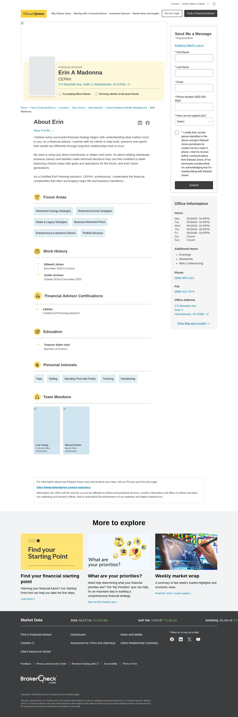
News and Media (131, 634)
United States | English (193, 3)
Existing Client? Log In (189, 45)
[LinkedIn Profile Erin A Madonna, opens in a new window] (139, 122)
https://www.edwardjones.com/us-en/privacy (64, 487)
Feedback (26, 663)
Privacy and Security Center (51, 663)
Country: (175, 3)
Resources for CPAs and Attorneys (93, 643)
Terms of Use (130, 663)
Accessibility (110, 663)
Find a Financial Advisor (201, 13)
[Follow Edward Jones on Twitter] (189, 639)
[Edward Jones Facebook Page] (172, 639)
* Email (179, 82)
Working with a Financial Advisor (90, 13)
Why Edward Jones (61, 13)
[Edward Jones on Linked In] (181, 639)
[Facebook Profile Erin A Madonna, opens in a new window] (147, 122)
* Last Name (182, 67)
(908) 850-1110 (184, 278)
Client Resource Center (36, 651)
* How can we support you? (190, 115)
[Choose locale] (208, 4)
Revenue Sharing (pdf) (85, 663)
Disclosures (78, 634)
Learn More (28, 598)
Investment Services (119, 13)
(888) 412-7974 (184, 291)
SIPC (77, 694)
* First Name (182, 52)
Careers (27, 643)
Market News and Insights (146, 13)
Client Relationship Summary (139, 643)
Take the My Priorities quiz (103, 601)
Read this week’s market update (172, 593)
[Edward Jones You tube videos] (198, 639)
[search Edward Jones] (214, 4)
